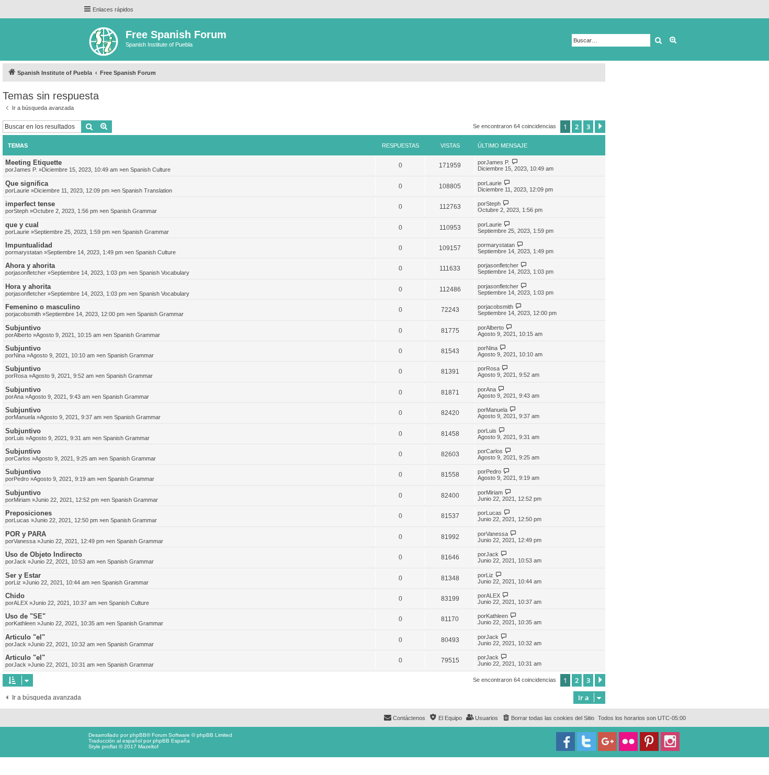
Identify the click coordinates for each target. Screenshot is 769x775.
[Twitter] (586, 741)
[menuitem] (548, 718)
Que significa (26, 183)
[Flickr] (628, 741)
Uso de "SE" (25, 616)
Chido (15, 596)
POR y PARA (25, 534)
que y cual (22, 225)
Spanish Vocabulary (164, 272)
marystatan (28, 252)
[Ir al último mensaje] (515, 162)
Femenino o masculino (42, 307)
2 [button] (577, 126)
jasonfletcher (30, 272)
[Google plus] (607, 741)
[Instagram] (670, 741)
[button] (600, 126)
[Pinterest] (649, 741)
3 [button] (588, 126)
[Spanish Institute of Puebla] (104, 39)
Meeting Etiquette (33, 162)
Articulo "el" (25, 637)
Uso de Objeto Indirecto (43, 554)
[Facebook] (565, 741)
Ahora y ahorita (30, 265)
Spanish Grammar (133, 211)
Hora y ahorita (28, 286)
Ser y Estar (23, 575)
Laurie (21, 190)
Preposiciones (28, 513)
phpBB (138, 735)
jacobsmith (27, 314)
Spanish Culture (150, 169)
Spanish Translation (147, 190)
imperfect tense (30, 204)
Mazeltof (148, 746)
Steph (21, 211)
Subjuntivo (23, 328)
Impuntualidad (28, 245)
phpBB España (171, 741)
